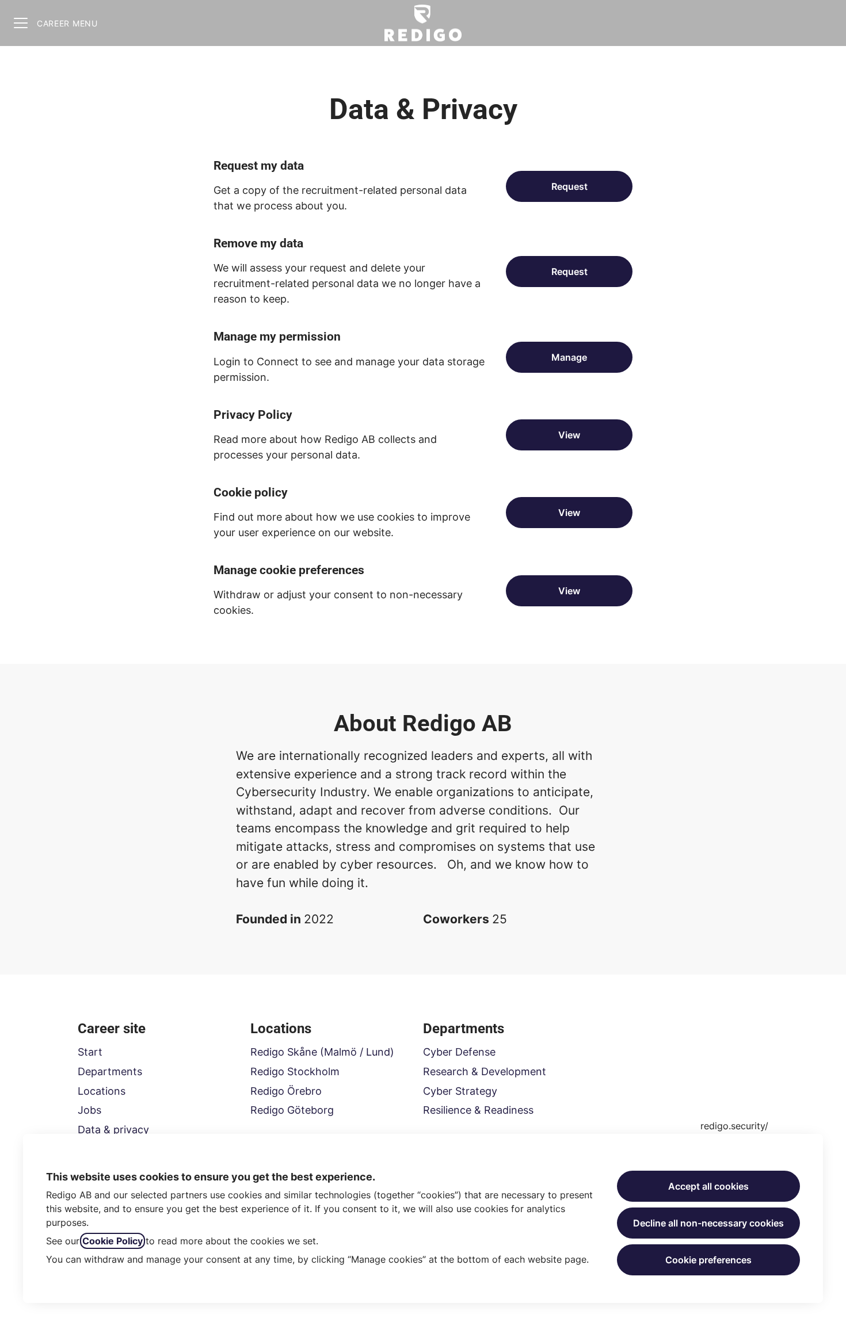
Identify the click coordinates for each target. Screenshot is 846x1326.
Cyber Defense (459, 1052)
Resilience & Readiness (478, 1110)
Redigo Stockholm (295, 1071)
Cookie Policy (112, 1241)
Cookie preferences (708, 1260)
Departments (110, 1071)
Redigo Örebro (286, 1091)
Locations (101, 1091)
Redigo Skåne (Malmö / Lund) (322, 1052)
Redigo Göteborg (292, 1110)
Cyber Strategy (460, 1091)
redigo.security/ (734, 1126)
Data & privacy (113, 1130)
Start (90, 1052)
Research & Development (484, 1071)
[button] (569, 590)
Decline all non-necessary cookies (708, 1223)
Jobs (89, 1110)
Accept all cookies (708, 1186)
